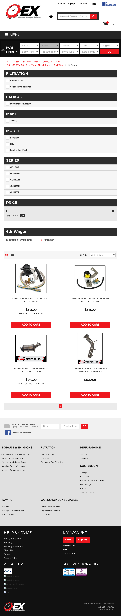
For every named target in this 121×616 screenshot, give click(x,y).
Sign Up (82, 539)
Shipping (8, 542)
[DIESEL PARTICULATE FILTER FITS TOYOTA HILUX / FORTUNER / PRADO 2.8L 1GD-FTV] (31, 348)
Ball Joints (84, 476)
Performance (90, 447)
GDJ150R (47, 62)
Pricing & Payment (12, 538)
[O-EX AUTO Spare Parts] (23, 11)
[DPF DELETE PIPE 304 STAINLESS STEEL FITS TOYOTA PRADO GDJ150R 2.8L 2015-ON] (90, 348)
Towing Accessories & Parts (13, 510)
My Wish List (69, 545)
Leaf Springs (85, 484)
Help (93, 4)
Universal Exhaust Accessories (14, 470)
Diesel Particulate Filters (12, 458)
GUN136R (15, 186)
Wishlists (83, 4)
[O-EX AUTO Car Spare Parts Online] (51, 17)
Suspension (89, 465)
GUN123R (15, 173)
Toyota (16, 62)
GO (109, 51)
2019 (57, 62)
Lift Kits (83, 488)
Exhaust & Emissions (19, 240)
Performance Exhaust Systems (14, 462)
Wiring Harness (8, 514)
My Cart (66, 549)
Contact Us (9, 554)
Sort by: (83, 255)
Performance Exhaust (20, 104)
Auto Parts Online (106, 603)
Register (71, 4)
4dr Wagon (72, 65)
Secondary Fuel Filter (20, 87)
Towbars (5, 506)
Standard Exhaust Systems (13, 466)
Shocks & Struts (87, 492)
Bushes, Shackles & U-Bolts (92, 480)
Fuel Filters (45, 458)
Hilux (12, 144)
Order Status (69, 553)
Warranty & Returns (13, 546)
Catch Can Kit (16, 80)
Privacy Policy (10, 558)
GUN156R (15, 192)
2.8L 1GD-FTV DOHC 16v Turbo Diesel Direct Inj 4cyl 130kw (35, 65)
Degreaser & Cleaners (50, 510)
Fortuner (14, 138)
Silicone (83, 454)
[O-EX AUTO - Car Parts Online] (14, 606)
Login (68, 539)
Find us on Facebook (22, 432)
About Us (8, 550)
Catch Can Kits (47, 454)
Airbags (83, 472)
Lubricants (45, 514)
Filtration (49, 240)
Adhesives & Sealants (50, 506)
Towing (6, 499)
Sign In (61, 4)
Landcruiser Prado (31, 62)
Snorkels (84, 458)
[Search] (93, 16)
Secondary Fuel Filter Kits (52, 462)
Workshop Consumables (59, 499)
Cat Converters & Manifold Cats (15, 454)
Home (7, 62)
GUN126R (15, 180)
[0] (113, 24)
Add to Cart (31, 324)
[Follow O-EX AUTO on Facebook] (109, 4)
